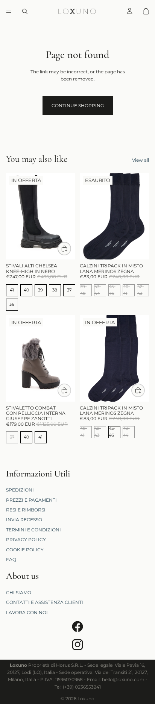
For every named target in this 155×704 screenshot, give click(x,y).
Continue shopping (78, 105)
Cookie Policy (25, 549)
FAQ (11, 559)
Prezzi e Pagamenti (31, 499)
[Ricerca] (25, 11)
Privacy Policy (26, 539)
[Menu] (8, 11)
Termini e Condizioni (33, 529)
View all (140, 160)
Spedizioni (20, 490)
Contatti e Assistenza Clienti (44, 602)
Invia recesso (24, 519)
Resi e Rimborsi (26, 510)
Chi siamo (18, 592)
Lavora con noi (27, 612)
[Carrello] (146, 11)
